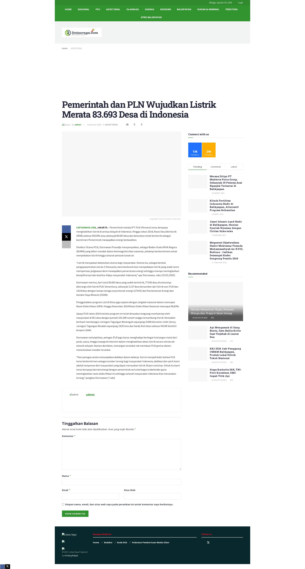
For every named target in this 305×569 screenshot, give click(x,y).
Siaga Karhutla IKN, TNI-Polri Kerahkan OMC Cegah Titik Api (225, 372)
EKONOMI (165, 9)
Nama (66, 475)
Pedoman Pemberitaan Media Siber (150, 542)
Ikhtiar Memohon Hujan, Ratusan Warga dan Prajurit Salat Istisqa (212, 311)
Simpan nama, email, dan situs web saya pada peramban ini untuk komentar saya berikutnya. (119, 504)
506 (212, 317)
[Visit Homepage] (82, 32)
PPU (98, 9)
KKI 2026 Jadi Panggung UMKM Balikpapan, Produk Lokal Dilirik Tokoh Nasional (225, 353)
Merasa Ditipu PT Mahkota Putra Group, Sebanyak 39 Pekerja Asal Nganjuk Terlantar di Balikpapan (226, 183)
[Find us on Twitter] (208, 543)
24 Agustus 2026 (218, 362)
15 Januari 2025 (94, 124)
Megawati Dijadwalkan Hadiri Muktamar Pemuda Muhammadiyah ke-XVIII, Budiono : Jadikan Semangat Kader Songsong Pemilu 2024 (226, 250)
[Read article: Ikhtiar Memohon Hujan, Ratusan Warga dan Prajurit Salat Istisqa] (215, 301)
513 (231, 341)
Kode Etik (122, 542)
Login (240, 2)
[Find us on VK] (219, 543)
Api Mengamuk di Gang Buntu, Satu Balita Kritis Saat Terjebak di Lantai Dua (225, 332)
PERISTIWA (232, 9)
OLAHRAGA (132, 9)
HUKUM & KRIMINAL (208, 9)
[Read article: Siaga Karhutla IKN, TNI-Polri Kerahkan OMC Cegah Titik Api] (197, 375)
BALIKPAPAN (184, 9)
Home (65, 48)
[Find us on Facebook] (202, 543)
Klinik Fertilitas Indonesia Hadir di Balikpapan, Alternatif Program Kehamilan (224, 205)
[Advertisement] (152, 74)
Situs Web (129, 490)
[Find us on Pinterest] (214, 543)
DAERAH (149, 9)
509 (231, 362)
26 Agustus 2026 (218, 341)
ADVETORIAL (113, 9)
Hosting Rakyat (71, 555)
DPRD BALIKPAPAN (151, 17)
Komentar (69, 436)
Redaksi (108, 542)
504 (231, 380)
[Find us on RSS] (225, 543)
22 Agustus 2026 (218, 380)
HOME (68, 9)
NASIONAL (83, 9)
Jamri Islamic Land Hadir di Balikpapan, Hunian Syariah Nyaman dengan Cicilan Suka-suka (226, 226)
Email (66, 490)
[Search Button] (242, 13)
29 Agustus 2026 (199, 317)
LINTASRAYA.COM (86, 227)
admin (78, 124)
